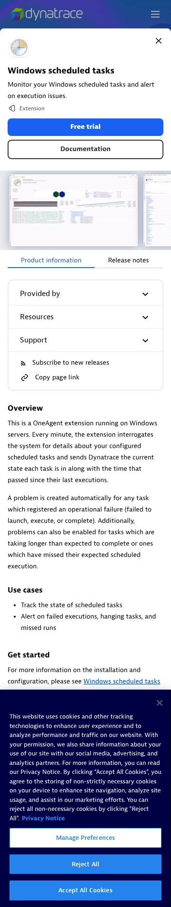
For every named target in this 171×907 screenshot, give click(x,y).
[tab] (51, 261)
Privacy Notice (43, 819)
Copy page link (57, 377)
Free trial (85, 127)
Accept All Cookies (85, 890)
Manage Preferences (85, 838)
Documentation (85, 149)
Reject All (85, 864)
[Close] (158, 40)
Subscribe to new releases (70, 363)
